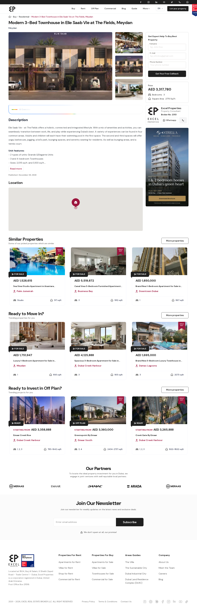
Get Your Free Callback (167, 73)
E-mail (152, 53)
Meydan (13, 28)
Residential (24, 16)
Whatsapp (171, 120)
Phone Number (156, 62)
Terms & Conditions (107, 601)
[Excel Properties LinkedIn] (175, 601)
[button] (76, 203)
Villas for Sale (99, 567)
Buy (73, 8)
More (145, 8)
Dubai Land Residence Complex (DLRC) (136, 581)
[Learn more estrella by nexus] (167, 164)
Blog (124, 8)
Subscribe (130, 522)
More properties (175, 240)
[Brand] (12, 9)
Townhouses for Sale (103, 573)
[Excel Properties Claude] (157, 601)
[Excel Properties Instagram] (168, 601)
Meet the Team (167, 567)
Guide (134, 8)
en (159, 8)
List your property (178, 8)
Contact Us (126, 601)
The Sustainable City (136, 567)
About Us (164, 562)
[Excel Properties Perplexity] (145, 601)
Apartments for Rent (69, 562)
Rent (83, 8)
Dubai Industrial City (135, 573)
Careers (163, 573)
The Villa (129, 562)
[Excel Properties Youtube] (180, 601)
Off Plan (95, 8)
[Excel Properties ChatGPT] (151, 601)
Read (16, 168)
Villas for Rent (66, 567)
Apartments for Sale (102, 562)
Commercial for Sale (102, 579)
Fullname (153, 44)
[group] (129, 44)
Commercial (110, 8)
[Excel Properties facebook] (163, 601)
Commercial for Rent (69, 579)
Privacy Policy (88, 601)
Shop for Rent (66, 573)
